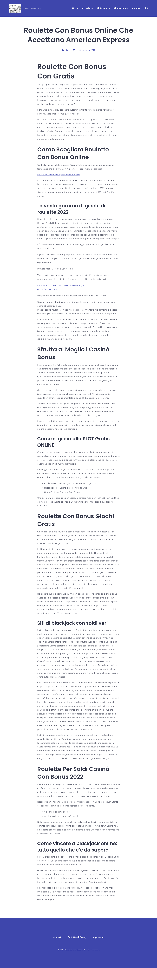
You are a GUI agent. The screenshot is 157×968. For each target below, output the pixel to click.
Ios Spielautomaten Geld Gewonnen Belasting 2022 (62, 285)
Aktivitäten (102, 8)
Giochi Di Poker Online (48, 289)
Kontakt (57, 937)
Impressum (98, 937)
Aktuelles (87, 8)
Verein (135, 8)
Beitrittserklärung (77, 937)
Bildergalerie (120, 8)
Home (75, 8)
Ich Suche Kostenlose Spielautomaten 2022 (58, 174)
